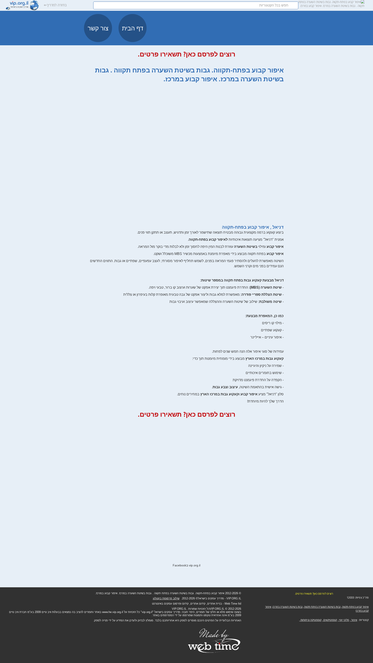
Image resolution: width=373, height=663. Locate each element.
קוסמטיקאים (330, 620)
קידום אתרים (197, 603)
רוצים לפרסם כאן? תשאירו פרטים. (186, 54)
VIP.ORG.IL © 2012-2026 (225, 608)
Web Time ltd (232, 603)
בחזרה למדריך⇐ (55, 5)
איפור (353, 620)
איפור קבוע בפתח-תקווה (355, 607)
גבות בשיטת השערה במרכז (288, 607)
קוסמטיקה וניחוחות (310, 620)
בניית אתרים (214, 603)
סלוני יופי (343, 620)
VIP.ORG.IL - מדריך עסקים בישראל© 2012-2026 (211, 598)
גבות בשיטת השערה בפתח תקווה (322, 607)
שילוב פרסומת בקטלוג (166, 598)
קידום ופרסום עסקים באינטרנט (170, 603)
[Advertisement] (186, 151)
